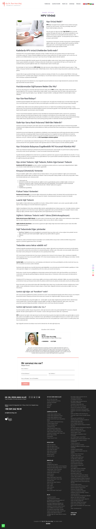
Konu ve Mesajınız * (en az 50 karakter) (29, 378)
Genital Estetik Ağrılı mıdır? (77, 421)
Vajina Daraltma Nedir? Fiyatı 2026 (55, 431)
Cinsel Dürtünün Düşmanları (77, 463)
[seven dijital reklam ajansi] (48, 523)
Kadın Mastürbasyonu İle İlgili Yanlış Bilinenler (81, 495)
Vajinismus (49, 462)
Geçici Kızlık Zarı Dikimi (52, 449)
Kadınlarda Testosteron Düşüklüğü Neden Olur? (80, 411)
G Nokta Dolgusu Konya (52, 423)
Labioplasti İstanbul (51, 497)
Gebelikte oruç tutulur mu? (76, 462)
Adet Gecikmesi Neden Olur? (77, 465)
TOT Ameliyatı (50, 475)
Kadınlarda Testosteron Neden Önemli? (56, 506)
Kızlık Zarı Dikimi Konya (52, 446)
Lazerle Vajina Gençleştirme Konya (54, 415)
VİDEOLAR (74, 512)
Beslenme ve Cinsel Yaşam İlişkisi (78, 430)
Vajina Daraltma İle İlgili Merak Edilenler (79, 475)
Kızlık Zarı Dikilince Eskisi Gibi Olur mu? (79, 413)
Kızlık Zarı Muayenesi (51, 452)
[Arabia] (91, 4)
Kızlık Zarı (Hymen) (51, 444)
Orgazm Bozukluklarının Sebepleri (78, 490)
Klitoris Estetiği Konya (52, 425)
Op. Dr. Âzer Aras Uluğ (52, 399)
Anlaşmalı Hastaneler (51, 402)
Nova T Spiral (50, 483)
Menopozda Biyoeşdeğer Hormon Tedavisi (56, 467)
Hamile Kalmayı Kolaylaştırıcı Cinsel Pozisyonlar (78, 434)
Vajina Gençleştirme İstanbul (53, 498)
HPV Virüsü (51, 12)
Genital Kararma (50, 474)
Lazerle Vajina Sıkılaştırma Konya (54, 417)
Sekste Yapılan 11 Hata (76, 432)
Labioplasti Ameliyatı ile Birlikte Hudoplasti (80, 478)
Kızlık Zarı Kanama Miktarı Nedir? (78, 503)
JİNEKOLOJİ (50, 460)
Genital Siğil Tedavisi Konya (53, 472)
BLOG (48, 494)
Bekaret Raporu (50, 454)
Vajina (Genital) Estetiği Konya (53, 428)
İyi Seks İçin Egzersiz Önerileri (77, 444)
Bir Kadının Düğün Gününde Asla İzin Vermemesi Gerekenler (79, 402)
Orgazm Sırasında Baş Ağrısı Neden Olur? (56, 511)
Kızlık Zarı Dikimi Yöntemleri (53, 448)
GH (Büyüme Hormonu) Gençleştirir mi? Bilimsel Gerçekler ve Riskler (56, 501)
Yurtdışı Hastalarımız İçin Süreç (53, 400)
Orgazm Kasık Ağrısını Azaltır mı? (54, 512)
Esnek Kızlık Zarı (50, 456)
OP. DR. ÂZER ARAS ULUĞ (54, 397)
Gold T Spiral (50, 485)
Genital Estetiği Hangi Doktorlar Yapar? (79, 486)
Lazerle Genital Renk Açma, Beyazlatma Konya (56, 419)
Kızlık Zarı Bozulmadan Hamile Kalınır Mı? (80, 499)
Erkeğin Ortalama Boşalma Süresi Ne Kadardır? (79, 451)
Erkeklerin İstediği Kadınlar (77, 449)
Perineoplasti (50, 436)
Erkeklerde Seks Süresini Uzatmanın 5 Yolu (80, 438)
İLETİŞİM (53, 341)
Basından (49, 405)
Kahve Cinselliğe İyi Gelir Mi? (77, 429)
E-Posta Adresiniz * (25, 373)
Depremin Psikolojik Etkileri (77, 489)
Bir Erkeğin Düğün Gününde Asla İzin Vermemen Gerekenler (79, 397)
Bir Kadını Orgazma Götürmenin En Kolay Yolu (81, 427)
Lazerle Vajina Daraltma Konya (54, 414)
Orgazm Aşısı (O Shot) (52, 438)
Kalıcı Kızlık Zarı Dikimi (52, 451)
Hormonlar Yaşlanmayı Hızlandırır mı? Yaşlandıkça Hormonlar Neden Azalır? (55, 504)
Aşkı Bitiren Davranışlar (76, 471)
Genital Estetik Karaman (76, 484)
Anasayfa (44, 12)
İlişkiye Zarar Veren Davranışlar (77, 470)
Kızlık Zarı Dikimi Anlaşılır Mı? (77, 500)
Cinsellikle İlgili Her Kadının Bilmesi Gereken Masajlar (56, 515)
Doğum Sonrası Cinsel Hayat (77, 454)
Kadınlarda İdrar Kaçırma (52, 464)
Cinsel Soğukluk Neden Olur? (77, 423)
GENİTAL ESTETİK (52, 411)
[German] (88, 4)
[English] (86, 4)
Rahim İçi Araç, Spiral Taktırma (53, 482)
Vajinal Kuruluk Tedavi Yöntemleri (54, 469)
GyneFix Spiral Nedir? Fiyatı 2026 (54, 479)
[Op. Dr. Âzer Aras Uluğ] (12, 4)
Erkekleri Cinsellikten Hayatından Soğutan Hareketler (80, 447)
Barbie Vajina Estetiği (52, 434)
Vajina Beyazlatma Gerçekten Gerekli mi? (80, 419)
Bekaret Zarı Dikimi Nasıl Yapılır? (78, 497)
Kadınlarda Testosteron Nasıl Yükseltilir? (80, 409)
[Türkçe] (84, 4)
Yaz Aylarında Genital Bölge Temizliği (55, 509)
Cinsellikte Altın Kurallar (76, 455)
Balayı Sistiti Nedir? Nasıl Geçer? (54, 490)
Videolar (78, 3)
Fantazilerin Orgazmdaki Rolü (77, 404)
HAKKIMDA (45, 341)
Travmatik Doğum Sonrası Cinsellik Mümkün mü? (80, 416)
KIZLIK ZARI (50, 442)
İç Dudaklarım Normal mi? (76, 399)
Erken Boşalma (74, 466)
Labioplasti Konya (51, 426)
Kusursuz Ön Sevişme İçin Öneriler (78, 407)
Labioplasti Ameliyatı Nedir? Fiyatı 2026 (56, 433)
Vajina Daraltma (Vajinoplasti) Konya (55, 421)
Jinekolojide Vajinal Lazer (76, 473)
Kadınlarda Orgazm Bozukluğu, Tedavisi (79, 492)
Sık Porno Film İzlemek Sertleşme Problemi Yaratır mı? (80, 425)
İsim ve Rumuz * (24, 368)
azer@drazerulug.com (11, 412)
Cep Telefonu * (52, 373)
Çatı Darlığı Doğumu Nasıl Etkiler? (78, 437)
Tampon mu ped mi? (75, 443)
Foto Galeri (49, 404)
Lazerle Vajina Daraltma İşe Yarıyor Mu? (79, 476)
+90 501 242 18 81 (13, 409)
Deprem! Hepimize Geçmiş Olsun (78, 487)
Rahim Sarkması (50, 487)
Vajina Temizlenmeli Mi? (76, 508)
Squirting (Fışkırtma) (75, 494)
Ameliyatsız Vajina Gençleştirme (54, 430)
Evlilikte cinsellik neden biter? (77, 457)
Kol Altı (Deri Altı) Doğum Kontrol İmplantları (57, 466)
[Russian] (93, 4)
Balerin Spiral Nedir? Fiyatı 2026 (54, 477)
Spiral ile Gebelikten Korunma (77, 460)
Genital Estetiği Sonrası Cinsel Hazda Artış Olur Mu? (80, 482)
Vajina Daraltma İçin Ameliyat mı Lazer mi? (80, 479)
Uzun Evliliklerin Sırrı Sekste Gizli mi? (55, 507)
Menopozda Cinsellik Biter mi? (77, 418)
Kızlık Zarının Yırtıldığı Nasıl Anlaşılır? (78, 502)
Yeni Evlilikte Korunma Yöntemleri (78, 468)
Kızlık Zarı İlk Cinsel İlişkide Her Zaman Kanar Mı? (80, 506)
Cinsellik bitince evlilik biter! (77, 458)
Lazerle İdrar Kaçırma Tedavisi (53, 471)
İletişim (48, 407)
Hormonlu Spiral (50, 480)
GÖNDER (25, 383)
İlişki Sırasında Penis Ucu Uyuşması (78, 405)
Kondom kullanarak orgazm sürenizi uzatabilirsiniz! (78, 441)
